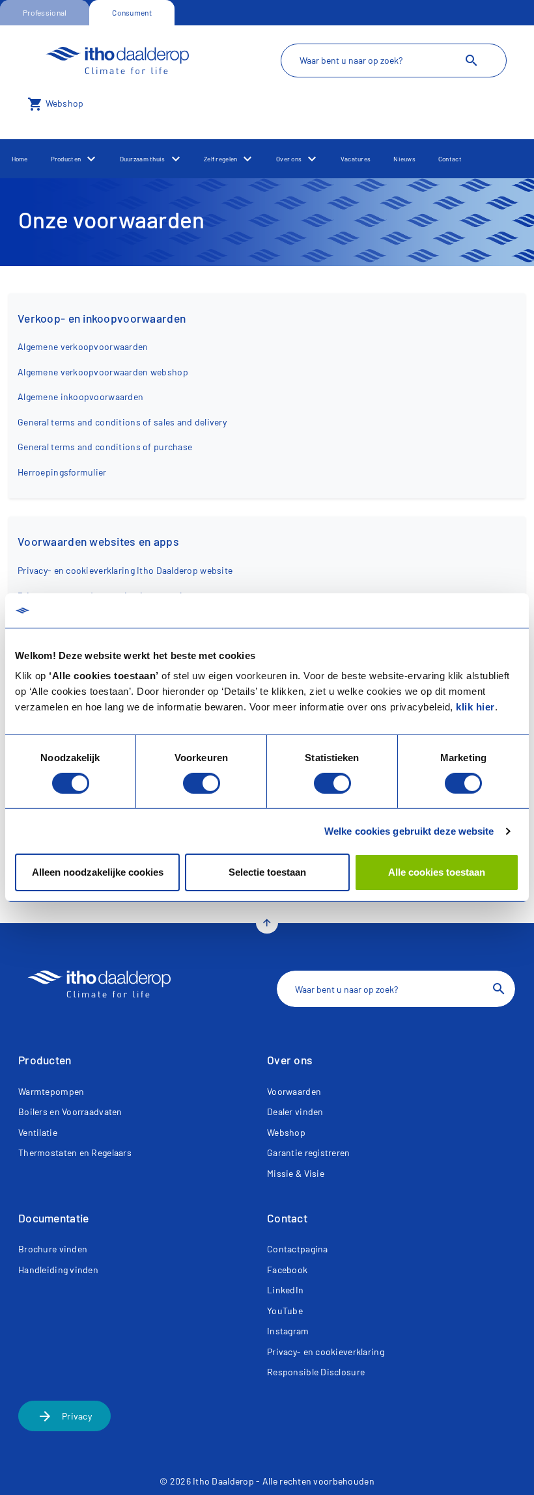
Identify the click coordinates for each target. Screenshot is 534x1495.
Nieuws (404, 159)
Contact (450, 159)
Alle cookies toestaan (436, 872)
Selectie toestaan (267, 872)
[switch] (201, 783)
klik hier (475, 706)
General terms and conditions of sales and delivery (122, 421)
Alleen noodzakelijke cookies (97, 872)
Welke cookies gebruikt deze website (409, 831)
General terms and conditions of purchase (105, 446)
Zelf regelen (220, 159)
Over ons (289, 159)
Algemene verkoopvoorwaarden (83, 346)
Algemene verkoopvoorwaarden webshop (103, 371)
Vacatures (356, 159)
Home (20, 159)
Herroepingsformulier (62, 472)
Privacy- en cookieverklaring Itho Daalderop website (125, 570)
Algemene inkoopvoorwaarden (80, 396)
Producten (66, 159)
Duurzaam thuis (142, 159)
